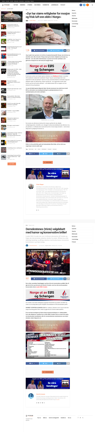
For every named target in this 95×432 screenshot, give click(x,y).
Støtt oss (45, 417)
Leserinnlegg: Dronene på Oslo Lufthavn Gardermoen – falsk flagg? (14, 156)
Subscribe (48, 162)
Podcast (32, 1)
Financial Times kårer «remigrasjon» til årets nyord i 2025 (13, 82)
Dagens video (31, 225)
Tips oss (39, 417)
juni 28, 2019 (41, 245)
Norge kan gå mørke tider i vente (14, 88)
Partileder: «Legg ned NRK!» (13, 110)
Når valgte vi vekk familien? (13, 125)
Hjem (27, 9)
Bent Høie (31, 149)
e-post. (58, 399)
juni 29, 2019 (40, 20)
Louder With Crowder (41, 287)
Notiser (3, 1)
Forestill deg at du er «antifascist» (14, 148)
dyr (35, 149)
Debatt (30, 9)
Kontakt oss (63, 417)
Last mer (12, 163)
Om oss (69, 417)
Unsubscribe (48, 372)
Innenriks (7, 1)
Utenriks (11, 1)
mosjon (49, 149)
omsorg (54, 149)
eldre (39, 149)
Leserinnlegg (27, 1)
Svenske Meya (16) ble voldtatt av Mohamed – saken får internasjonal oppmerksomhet (14, 134)
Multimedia (16, 1)
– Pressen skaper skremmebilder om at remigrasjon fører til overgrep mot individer (14, 62)
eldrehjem (44, 149)
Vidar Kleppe (33, 20)
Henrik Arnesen (33, 245)
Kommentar (21, 1)
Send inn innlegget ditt (54, 417)
